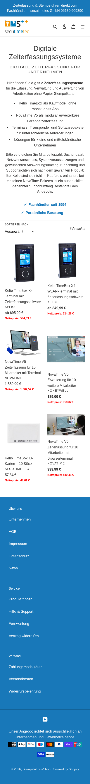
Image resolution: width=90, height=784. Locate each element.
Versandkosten (21, 679)
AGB (12, 532)
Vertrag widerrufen (24, 636)
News (13, 568)
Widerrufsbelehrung (25, 691)
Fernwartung (19, 623)
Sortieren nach (16, 224)
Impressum (18, 544)
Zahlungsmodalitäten (25, 667)
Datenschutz (19, 556)
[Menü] (82, 26)
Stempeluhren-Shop (36, 769)
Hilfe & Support (21, 611)
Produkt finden (20, 599)
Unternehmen (20, 519)
